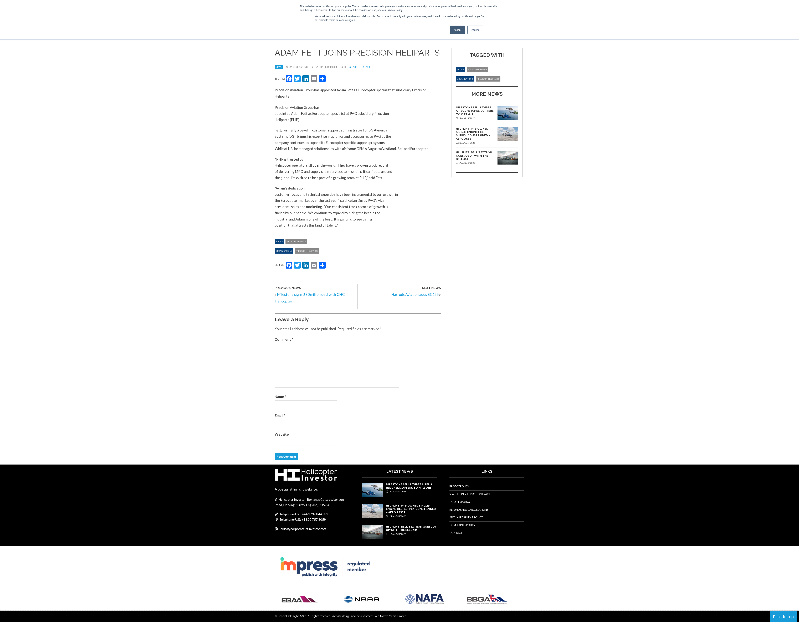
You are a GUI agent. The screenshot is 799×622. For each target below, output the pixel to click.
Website (282, 434)
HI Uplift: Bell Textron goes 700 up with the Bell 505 (474, 156)
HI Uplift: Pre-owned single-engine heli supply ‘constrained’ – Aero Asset (473, 133)
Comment (284, 339)
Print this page (361, 67)
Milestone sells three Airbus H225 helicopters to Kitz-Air (475, 111)
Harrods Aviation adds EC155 (415, 294)
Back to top (783, 617)
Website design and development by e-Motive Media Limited (369, 616)
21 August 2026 (397, 516)
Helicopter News (296, 241)
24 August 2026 (397, 491)
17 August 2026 (397, 534)
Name (280, 396)
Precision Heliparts (307, 251)
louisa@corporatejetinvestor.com (303, 529)
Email (280, 415)
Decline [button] (475, 29)
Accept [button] (457, 29)
